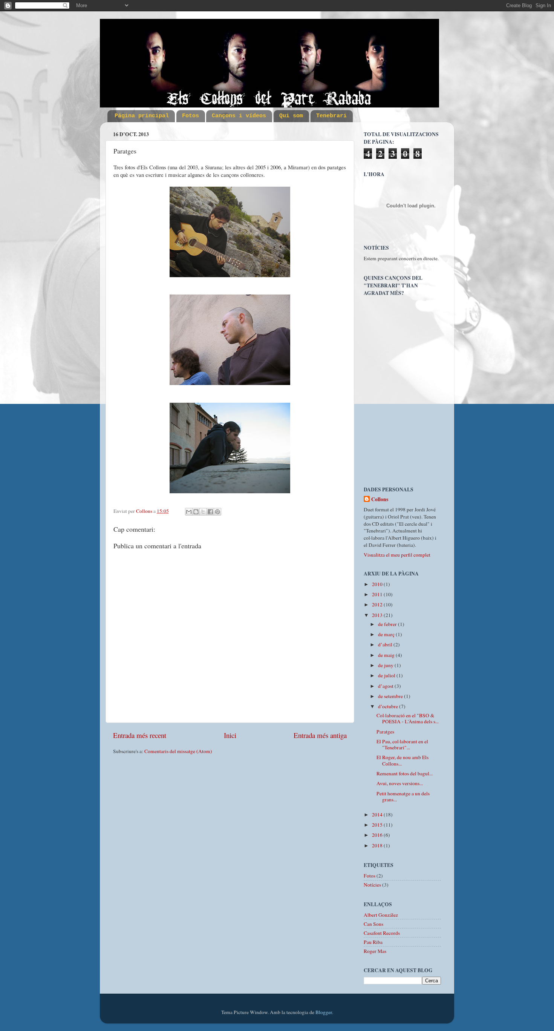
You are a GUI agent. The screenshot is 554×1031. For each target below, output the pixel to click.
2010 (378, 584)
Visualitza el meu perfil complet (397, 554)
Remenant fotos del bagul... (404, 773)
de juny (386, 665)
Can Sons (373, 924)
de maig (387, 655)
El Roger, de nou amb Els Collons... (402, 760)
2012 (378, 604)
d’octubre (388, 706)
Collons (379, 499)
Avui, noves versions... (399, 783)
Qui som (291, 116)
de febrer (388, 624)
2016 (378, 835)
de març (387, 634)
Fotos (190, 116)
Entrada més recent (139, 735)
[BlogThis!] (196, 512)
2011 (378, 594)
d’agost (386, 686)
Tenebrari (331, 116)
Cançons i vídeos (239, 116)
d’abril (385, 644)
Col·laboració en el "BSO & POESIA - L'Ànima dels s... (407, 718)
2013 (378, 615)
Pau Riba (373, 942)
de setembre (391, 696)
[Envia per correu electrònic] (189, 512)
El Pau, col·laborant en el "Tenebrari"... (402, 744)
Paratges (385, 731)
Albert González (381, 914)
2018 (378, 845)
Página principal (142, 116)
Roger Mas (375, 951)
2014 (378, 814)
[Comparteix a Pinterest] (217, 512)
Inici (230, 735)
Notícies (372, 884)
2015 (378, 824)
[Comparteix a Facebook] (210, 512)
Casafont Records (382, 933)
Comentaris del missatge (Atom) (178, 751)
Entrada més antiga (320, 735)
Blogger (323, 1012)
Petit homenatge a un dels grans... (403, 796)
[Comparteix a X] (203, 512)
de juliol (387, 675)
